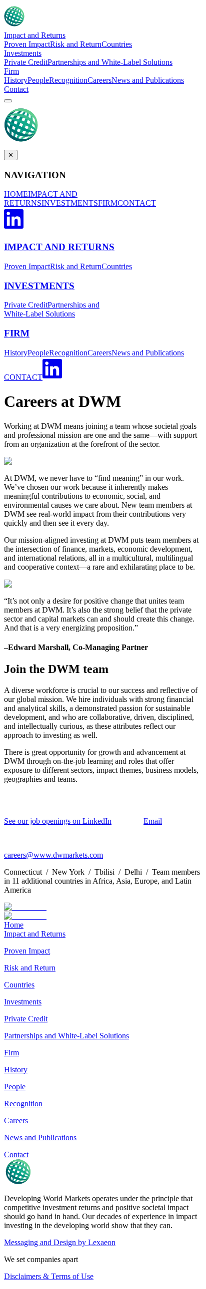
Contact (16, 89)
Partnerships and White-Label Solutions (110, 62)
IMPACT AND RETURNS (41, 198)
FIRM (108, 203)
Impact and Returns (35, 35)
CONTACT (137, 203)
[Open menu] (8, 100)
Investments (23, 53)
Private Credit (26, 62)
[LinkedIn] (14, 227)
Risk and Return (76, 44)
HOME (16, 194)
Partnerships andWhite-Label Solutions (52, 309)
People (38, 80)
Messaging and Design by (60, 1242)
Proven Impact (27, 44)
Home (14, 925)
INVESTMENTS (70, 203)
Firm (11, 71)
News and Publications (148, 80)
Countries (117, 44)
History (16, 80)
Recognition (68, 80)
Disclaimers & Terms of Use (49, 1276)
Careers (100, 80)
